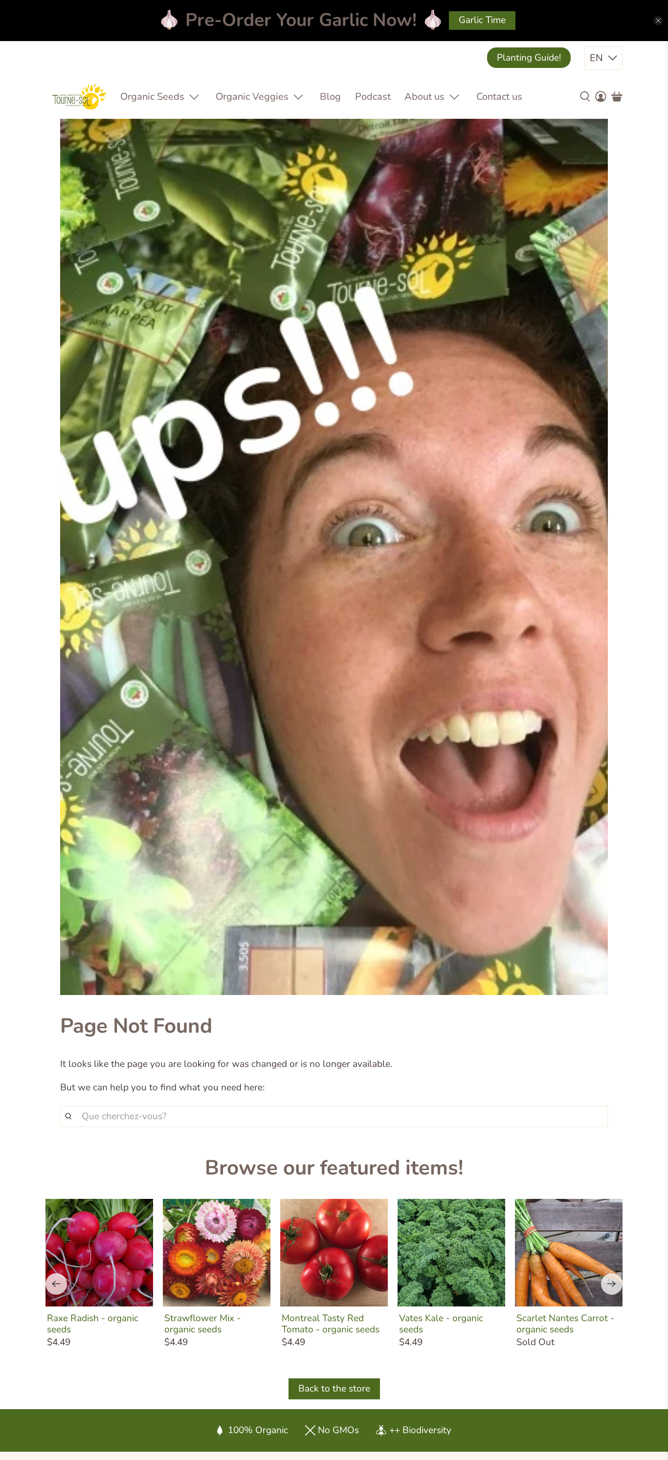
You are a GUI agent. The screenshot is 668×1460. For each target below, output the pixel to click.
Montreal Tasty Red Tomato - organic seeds (330, 1323)
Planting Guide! (529, 57)
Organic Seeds (152, 96)
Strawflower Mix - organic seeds (202, 1323)
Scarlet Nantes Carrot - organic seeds (565, 1323)
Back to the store (334, 1388)
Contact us (499, 96)
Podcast (373, 96)
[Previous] (56, 1284)
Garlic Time (482, 20)
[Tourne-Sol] (79, 97)
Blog (330, 96)
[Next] (612, 1284)
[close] (658, 20)
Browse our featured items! (334, 1168)
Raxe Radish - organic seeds (92, 1323)
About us (424, 96)
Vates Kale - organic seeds (441, 1323)
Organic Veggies (252, 96)
